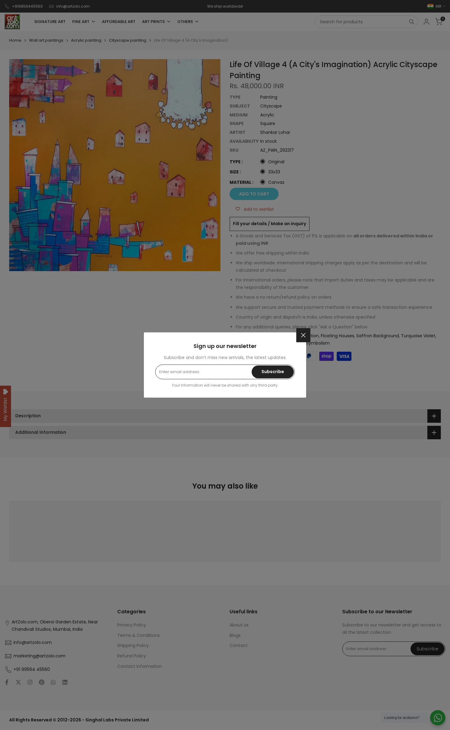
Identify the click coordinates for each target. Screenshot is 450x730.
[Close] (303, 335)
